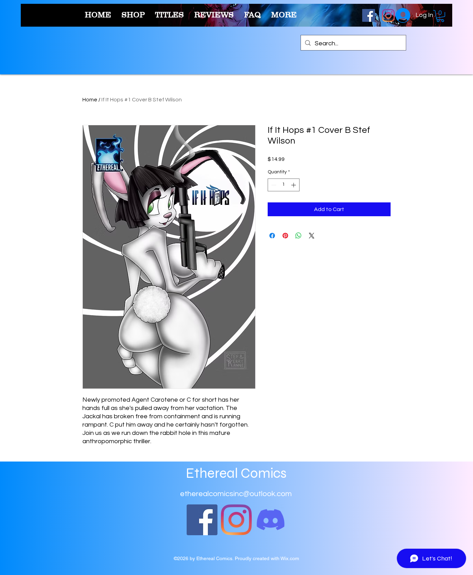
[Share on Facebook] (272, 235)
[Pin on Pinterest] (285, 235)
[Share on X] (311, 235)
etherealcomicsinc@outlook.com (236, 494)
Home (89, 99)
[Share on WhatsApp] (298, 235)
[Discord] (270, 519)
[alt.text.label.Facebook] (368, 15)
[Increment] (294, 185)
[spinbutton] (283, 185)
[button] (440, 16)
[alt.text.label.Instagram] (388, 15)
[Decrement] (273, 185)
